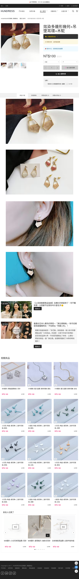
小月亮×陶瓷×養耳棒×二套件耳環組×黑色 (12, 463)
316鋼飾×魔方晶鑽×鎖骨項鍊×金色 (66, 389)
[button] (4, 42)
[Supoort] (76, 563)
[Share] (76, 567)
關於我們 (60, 568)
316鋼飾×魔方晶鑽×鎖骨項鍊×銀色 (39, 389)
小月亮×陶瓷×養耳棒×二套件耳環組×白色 (39, 463)
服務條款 (17, 568)
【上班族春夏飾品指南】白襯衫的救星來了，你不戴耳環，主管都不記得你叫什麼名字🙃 (55, 304)
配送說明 (46, 568)
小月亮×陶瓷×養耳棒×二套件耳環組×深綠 (65, 427)
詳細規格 (34, 95)
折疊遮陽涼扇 (52, 36)
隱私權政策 (32, 568)
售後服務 (53, 568)
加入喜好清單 (70, 67)
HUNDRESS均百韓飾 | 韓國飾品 (9, 18)
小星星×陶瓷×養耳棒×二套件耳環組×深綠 (39, 500)
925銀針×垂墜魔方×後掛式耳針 (39, 540)
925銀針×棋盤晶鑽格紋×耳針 (11, 389)
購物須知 (24, 568)
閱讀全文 (37, 309)
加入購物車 (61, 74)
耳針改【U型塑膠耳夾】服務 (56, 84)
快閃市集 (10, 568)
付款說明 (39, 568)
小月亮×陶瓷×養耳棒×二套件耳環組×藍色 (12, 427)
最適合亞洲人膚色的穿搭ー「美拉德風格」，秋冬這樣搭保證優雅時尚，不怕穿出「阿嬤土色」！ (55, 324)
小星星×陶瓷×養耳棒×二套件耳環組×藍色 (39, 427)
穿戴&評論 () (57, 95)
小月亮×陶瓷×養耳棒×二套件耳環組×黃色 (65, 463)
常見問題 (67, 568)
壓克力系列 (23, 18)
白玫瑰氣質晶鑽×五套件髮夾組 (63, 540)
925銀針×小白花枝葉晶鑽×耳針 (15, 540)
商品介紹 (22, 95)
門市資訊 (3, 568)
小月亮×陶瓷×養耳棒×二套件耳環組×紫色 (12, 500)
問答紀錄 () (45, 95)
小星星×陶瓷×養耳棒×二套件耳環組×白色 (65, 500)
